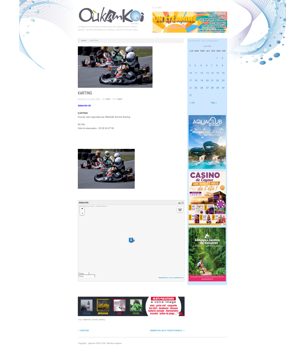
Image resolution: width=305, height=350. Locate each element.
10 (190, 72)
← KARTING (83, 330)
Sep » (214, 102)
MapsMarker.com (165, 277)
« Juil (192, 102)
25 (196, 87)
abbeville (87, 319)
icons (181, 277)
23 (223, 80)
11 (196, 72)
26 (201, 87)
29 (217, 87)
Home (83, 40)
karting (102, 319)
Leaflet (175, 277)
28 (212, 87)
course (95, 319)
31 (190, 95)
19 (201, 80)
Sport (120, 98)
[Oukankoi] (111, 15)
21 (212, 80)
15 (217, 72)
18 (196, 80)
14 (212, 72)
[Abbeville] (131, 240)
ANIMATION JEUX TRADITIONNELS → (167, 330)
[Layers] (180, 209)
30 (223, 87)
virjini (108, 98)
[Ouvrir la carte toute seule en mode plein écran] (182, 202)
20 (207, 80)
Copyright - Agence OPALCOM (91, 343)
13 (207, 72)
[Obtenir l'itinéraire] (179, 202)
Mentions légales (114, 343)
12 (201, 72)
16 (223, 72)
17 (190, 80)
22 (217, 80)
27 (207, 87)
